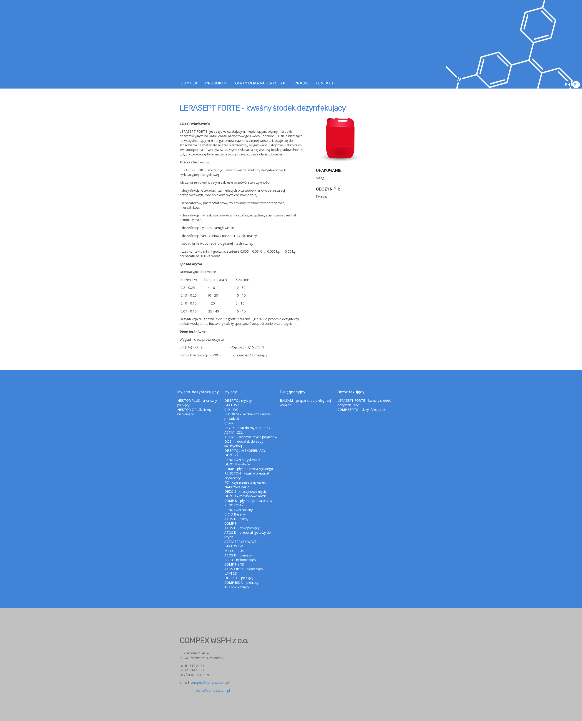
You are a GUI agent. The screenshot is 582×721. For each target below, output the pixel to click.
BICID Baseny (234, 514)
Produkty (216, 83)
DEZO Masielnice (237, 464)
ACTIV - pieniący (236, 587)
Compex (189, 83)
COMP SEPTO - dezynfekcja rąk (361, 409)
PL (576, 84)
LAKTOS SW (233, 546)
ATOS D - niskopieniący (241, 528)
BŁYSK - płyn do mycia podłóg (247, 427)
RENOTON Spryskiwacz (242, 459)
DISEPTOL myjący (238, 400)
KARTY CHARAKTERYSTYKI (260, 83)
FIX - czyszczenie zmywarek (245, 482)
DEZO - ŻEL (233, 455)
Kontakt (325, 83)
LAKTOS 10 (232, 405)
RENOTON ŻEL (235, 505)
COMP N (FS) (234, 564)
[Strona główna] (291, 52)
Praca (301, 83)
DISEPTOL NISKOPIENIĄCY (245, 450)
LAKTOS (230, 573)
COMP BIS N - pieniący (241, 582)
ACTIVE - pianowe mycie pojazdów (250, 436)
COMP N (230, 523)
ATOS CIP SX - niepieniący (243, 568)
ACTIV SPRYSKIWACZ (240, 541)
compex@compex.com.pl (210, 682)
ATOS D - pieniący (238, 555)
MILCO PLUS (234, 550)
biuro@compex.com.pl (205, 690)
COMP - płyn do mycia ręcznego (248, 468)
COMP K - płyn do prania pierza (248, 500)
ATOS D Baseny (236, 518)
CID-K (228, 423)
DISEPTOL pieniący (238, 578)
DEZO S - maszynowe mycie (245, 491)
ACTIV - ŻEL (233, 432)
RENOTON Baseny (238, 509)
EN (567, 84)
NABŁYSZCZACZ (236, 487)
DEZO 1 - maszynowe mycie (245, 496)
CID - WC (231, 409)
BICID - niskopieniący (240, 559)
